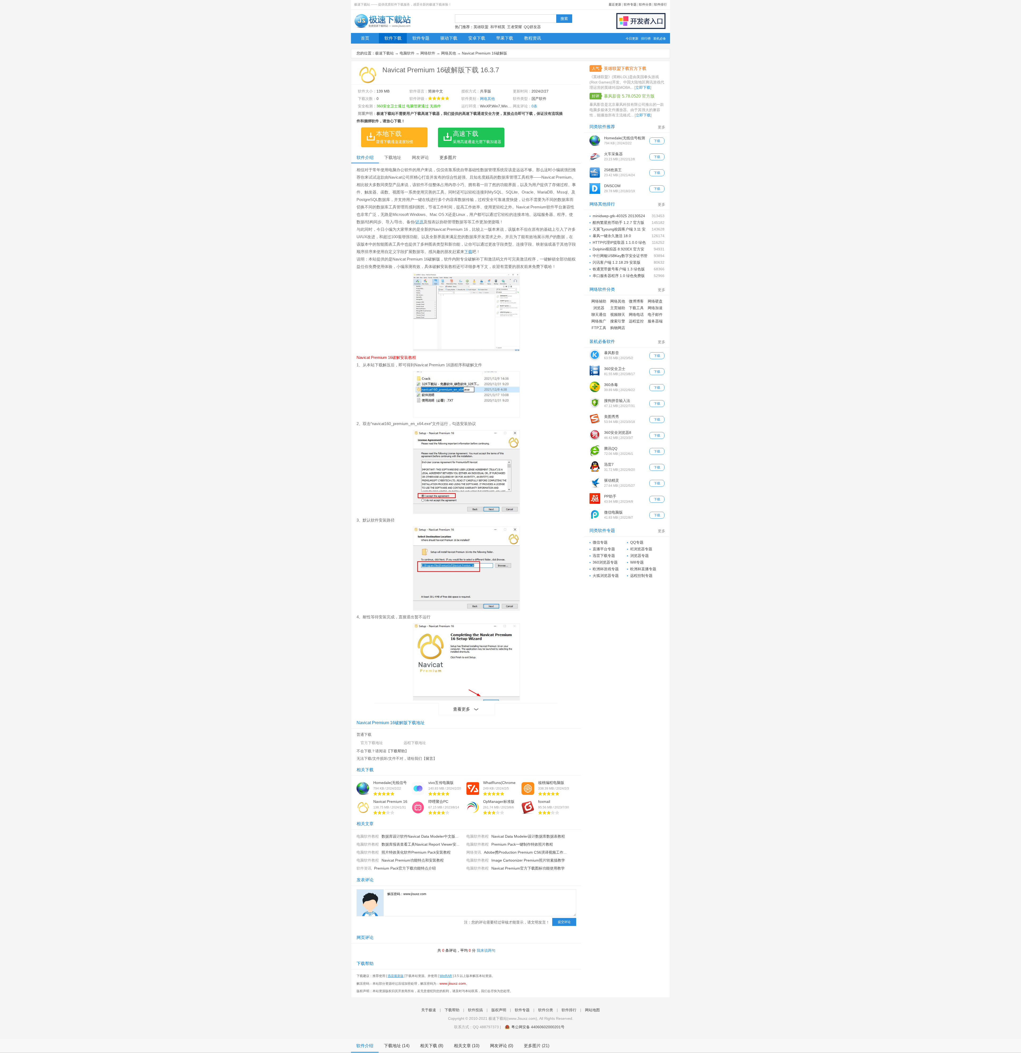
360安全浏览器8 (617, 432)
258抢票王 (613, 170)
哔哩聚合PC (438, 801)
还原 (420, 222)
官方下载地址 (372, 743)
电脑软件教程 (368, 836)
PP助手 (610, 496)
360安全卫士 (614, 369)
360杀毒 (611, 385)
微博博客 (636, 301)
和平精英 (497, 27)
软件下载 (392, 38)
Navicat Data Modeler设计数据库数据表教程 (528, 836)
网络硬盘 (655, 301)
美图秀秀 (611, 416)
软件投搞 (475, 1010)
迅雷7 (609, 464)
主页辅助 (617, 308)
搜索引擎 (617, 321)
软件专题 (630, 4)
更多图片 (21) (536, 1045)
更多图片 (448, 157)
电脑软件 (407, 53)
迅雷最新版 (396, 976)
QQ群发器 (532, 27)
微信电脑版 (613, 512)
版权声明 (498, 1010)
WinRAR (446, 976)
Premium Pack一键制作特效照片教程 (522, 844)
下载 (468, 251)
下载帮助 (397, 751)
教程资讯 (532, 38)
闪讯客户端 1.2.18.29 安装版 (617, 262)
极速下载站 (384, 53)
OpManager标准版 (498, 801)
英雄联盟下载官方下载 (625, 68)
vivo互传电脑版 (441, 783)
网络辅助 (598, 301)
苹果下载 (504, 38)
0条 (534, 106)
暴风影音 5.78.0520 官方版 (629, 96)
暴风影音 (611, 353)
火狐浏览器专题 (606, 575)
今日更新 (632, 38)
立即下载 (642, 87)
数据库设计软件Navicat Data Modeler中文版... (420, 836)
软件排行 (660, 4)
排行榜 (646, 38)
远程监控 (636, 321)
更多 (661, 127)
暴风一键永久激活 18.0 (612, 236)
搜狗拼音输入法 (617, 400)
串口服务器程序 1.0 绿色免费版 (619, 276)
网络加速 (655, 308)
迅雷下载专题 (604, 555)
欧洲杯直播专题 (643, 569)
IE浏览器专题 (641, 549)
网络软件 (427, 53)
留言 (429, 758)
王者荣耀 (514, 27)
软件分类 (645, 4)
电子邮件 (655, 314)
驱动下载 (448, 38)
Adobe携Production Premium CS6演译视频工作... (525, 852)
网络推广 (598, 321)
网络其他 (448, 53)
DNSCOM (612, 186)
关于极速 (428, 1010)
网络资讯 (473, 852)
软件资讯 (364, 868)
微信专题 (600, 542)
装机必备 (659, 38)
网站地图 (592, 1010)
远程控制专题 (641, 575)
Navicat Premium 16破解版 (484, 53)
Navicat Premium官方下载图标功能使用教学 (528, 868)
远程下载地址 (415, 743)
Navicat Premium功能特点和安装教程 (413, 860)
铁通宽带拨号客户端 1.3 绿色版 (619, 269)
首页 (365, 38)
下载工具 (636, 308)
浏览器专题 (639, 555)
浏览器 (598, 308)
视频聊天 (617, 314)
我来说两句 (486, 950)
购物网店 (617, 328)
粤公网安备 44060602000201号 (537, 1027)
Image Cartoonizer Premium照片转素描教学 (528, 860)
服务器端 (655, 321)
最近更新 (615, 4)
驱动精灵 (611, 480)
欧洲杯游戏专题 (606, 569)
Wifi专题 (637, 562)
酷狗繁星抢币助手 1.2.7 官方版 (618, 222)
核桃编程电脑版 (551, 783)
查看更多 (461, 709)
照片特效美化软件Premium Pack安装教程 (416, 852)
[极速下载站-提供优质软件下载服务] (382, 28)
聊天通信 (598, 314)
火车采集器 (613, 154)
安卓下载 (476, 38)
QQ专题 (636, 542)
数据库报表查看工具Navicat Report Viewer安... (420, 844)
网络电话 (636, 314)
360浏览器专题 (605, 562)
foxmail (544, 801)
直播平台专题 (604, 549)
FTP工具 (599, 328)
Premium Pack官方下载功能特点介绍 (405, 868)
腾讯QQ (610, 448)
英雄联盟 (481, 27)
